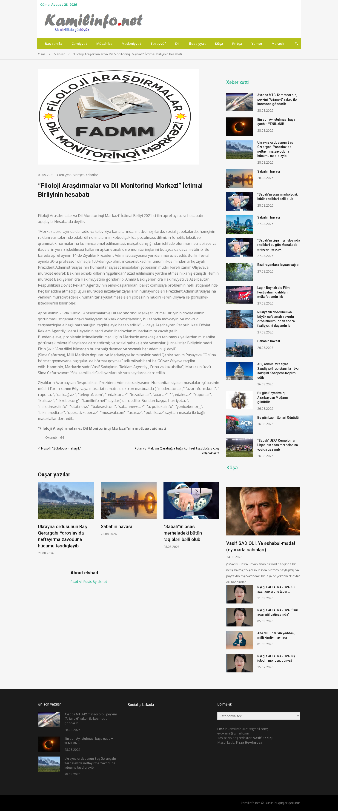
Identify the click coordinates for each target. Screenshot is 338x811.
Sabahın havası (116, 526)
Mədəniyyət (131, 43)
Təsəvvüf (158, 43)
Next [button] (216, 521)
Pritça (237, 43)
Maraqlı (278, 43)
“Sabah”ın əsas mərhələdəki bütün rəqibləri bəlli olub (182, 533)
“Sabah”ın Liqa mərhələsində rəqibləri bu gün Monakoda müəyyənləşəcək (278, 245)
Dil (177, 43)
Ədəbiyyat (197, 43)
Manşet (78, 175)
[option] (65, 518)
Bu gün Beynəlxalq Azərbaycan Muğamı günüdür (272, 397)
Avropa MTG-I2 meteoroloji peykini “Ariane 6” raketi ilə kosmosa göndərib (277, 99)
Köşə (219, 43)
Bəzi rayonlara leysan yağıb (277, 265)
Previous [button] (41, 521)
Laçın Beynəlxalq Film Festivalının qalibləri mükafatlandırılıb (273, 292)
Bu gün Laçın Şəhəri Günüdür (278, 417)
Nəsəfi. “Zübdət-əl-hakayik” (61, 448)
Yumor (256, 43)
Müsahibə (104, 43)
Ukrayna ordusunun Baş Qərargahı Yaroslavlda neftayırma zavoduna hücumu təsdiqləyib (90, 763)
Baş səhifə (53, 43)
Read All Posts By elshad (88, 581)
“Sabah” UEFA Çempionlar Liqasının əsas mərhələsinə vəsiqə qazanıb (277, 445)
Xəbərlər (92, 175)
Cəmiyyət (79, 43)
